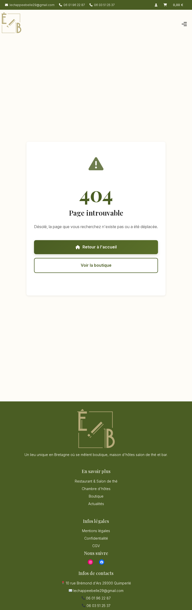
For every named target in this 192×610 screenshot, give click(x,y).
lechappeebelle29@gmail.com (32, 5)
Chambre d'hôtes (96, 489)
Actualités (96, 504)
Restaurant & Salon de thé (96, 481)
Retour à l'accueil (99, 246)
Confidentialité (96, 538)
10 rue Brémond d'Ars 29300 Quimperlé (98, 583)
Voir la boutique (96, 265)
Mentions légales (96, 531)
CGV (96, 546)
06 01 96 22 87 (74, 5)
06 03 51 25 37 (104, 5)
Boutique (96, 496)
